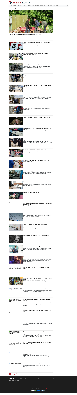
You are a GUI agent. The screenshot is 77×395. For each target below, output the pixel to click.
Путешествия (50, 5)
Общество (14, 5)
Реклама (51, 379)
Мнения (29, 5)
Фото (57, 5)
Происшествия (20, 5)
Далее (15, 374)
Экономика (25, 5)
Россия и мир (37, 5)
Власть (11, 5)
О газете (46, 379)
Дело (33, 5)
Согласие (31, 381)
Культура (41, 5)
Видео (54, 5)
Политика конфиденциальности (59, 379)
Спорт (45, 5)
